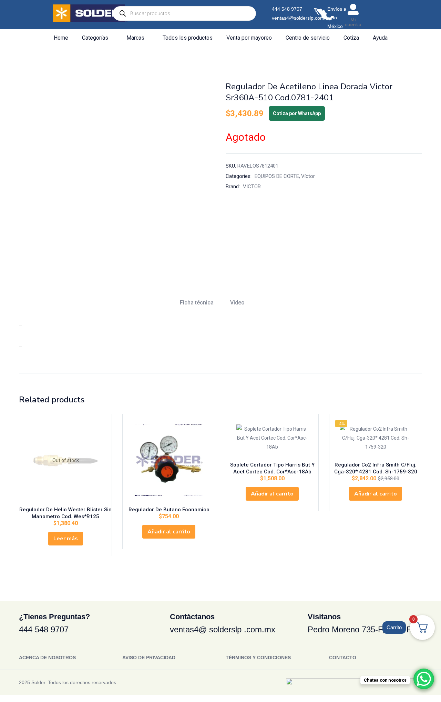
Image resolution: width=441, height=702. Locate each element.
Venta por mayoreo (249, 37)
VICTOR (252, 186)
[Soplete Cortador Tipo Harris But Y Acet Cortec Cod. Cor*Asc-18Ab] (272, 437)
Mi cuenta (353, 22)
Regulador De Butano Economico (169, 510)
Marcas (136, 37)
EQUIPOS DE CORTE (277, 176)
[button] (168, 532)
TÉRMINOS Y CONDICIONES (258, 657)
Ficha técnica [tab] (197, 302)
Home (61, 37)
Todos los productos (188, 37)
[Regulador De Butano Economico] (169, 460)
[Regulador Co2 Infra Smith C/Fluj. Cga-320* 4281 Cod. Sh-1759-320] (375, 437)
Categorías (96, 37)
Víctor (308, 176)
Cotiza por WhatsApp (297, 113)
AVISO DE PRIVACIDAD (148, 657)
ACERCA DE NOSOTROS (47, 657)
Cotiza (351, 37)
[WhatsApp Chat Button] (423, 679)
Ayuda (380, 37)
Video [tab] (237, 302)
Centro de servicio (308, 37)
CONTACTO (342, 657)
